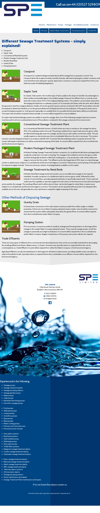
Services (42, 25)
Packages (68, 25)
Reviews (44, 31)
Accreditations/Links (81, 25)
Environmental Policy (54, 493)
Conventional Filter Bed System (16, 56)
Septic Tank (8, 53)
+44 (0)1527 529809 (85, 4)
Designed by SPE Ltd (65, 493)
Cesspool (7, 50)
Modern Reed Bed (10, 61)
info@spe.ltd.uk (50, 299)
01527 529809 (50, 293)
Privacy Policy (39, 493)
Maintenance (51, 25)
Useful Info (92, 31)
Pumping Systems (78, 31)
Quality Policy (46, 493)
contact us (62, 484)
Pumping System (10, 66)
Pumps (60, 25)
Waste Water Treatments (59, 31)
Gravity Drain (8, 63)
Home (36, 31)
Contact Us (94, 25)
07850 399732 (50, 296)
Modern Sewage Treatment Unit (16, 58)
